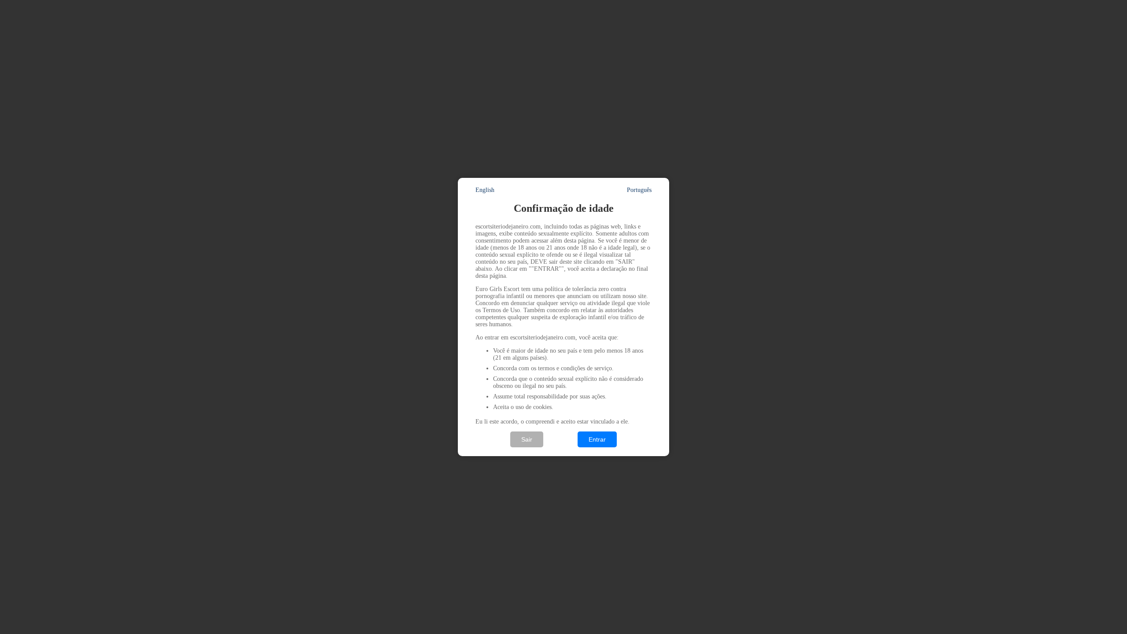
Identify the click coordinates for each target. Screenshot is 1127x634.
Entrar (597, 439)
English (484, 190)
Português (639, 190)
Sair (526, 439)
